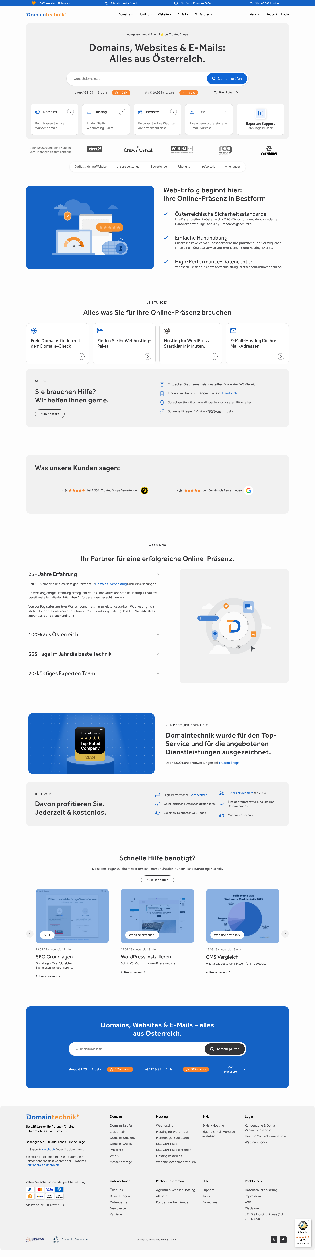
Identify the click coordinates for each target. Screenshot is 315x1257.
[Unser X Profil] (274, 1239)
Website (163, 14)
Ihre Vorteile (207, 166)
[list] (182, 150)
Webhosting (118, 584)
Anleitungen (233, 166)
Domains (124, 14)
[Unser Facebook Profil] (283, 1239)
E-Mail (182, 14)
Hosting (144, 14)
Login (285, 14)
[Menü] (309, 1221)
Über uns (184, 166)
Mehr (252, 14)
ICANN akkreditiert (240, 793)
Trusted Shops (229, 763)
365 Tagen (214, 411)
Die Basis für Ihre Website (91, 166)
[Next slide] (285, 934)
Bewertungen (159, 166)
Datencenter (198, 795)
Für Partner (202, 14)
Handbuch (229, 393)
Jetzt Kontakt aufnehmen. (43, 1165)
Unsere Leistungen (128, 166)
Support (271, 14)
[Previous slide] (30, 934)
